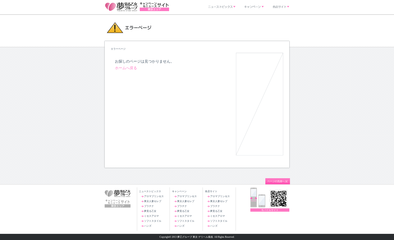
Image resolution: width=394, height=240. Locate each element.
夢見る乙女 (150, 211)
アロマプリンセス (154, 196)
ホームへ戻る (126, 68)
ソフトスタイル (152, 220)
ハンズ (147, 225)
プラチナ (149, 206)
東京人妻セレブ (152, 201)
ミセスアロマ (151, 216)
